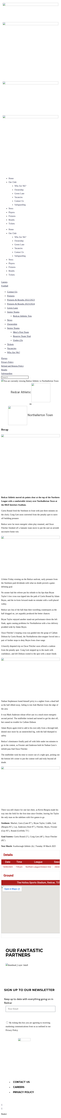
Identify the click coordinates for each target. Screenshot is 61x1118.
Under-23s (18, 340)
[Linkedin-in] (18, 1070)
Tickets (12, 223)
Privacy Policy (7, 362)
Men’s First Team (21, 332)
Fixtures (12, 216)
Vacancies (19, 197)
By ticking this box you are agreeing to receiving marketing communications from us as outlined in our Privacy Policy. (28, 1026)
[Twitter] (26, 1070)
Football (4, 286)
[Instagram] (42, 1070)
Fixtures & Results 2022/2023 (21, 300)
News (11, 208)
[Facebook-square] (34, 1070)
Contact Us (19, 201)
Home (11, 178)
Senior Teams (13, 328)
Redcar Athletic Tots (22, 316)
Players (12, 212)
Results (12, 220)
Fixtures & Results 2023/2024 (21, 304)
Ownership (19, 190)
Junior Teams (13, 312)
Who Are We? (20, 186)
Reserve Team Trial (22, 336)
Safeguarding (20, 205)
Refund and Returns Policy (12, 366)
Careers (4, 282)
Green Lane (19, 193)
